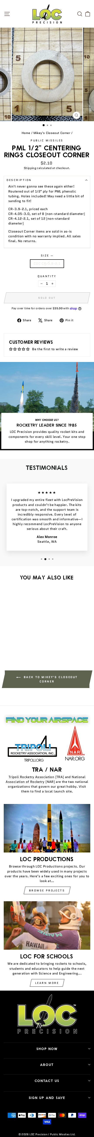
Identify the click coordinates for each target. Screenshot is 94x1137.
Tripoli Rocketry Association (31, 777)
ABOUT (47, 1065)
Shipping (30, 168)
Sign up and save (47, 1098)
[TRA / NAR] (47, 738)
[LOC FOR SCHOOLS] (47, 925)
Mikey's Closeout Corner (51, 133)
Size (47, 255)
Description (19, 180)
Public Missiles (47, 140)
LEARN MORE (47, 983)
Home (26, 133)
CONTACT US (47, 1081)
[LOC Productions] (47, 828)
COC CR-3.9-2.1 (47, 263)
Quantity (47, 276)
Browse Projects (47, 890)
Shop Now (47, 1049)
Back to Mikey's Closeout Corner (50, 679)
